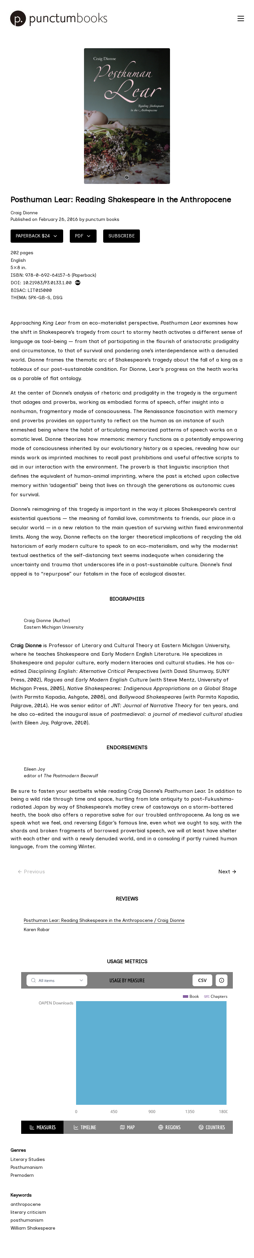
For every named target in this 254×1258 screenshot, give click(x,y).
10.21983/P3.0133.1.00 (47, 283)
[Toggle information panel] (222, 980)
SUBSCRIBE (121, 236)
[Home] (120, 18)
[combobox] (56, 980)
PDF (79, 236)
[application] (127, 1054)
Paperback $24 (33, 236)
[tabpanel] (127, 1046)
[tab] (42, 1127)
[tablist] (127, 1127)
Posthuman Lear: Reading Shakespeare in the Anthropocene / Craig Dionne (104, 920)
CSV (202, 980)
